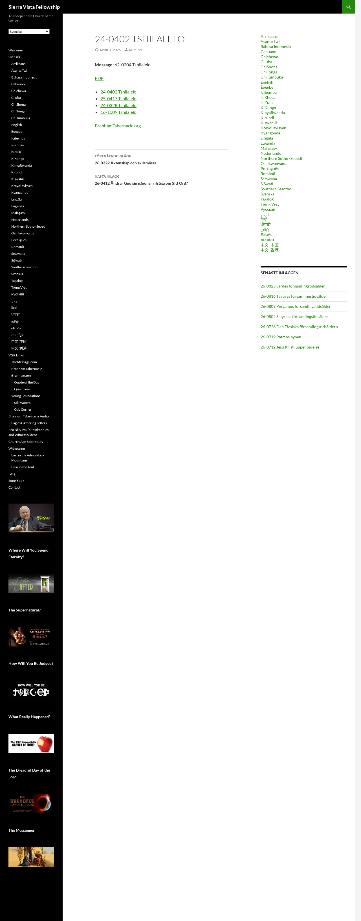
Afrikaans (269, 36)
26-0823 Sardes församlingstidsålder (293, 286)
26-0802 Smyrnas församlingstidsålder (294, 316)
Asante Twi (270, 41)
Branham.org (21, 375)
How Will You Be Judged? (30, 663)
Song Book (16, 480)
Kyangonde (270, 132)
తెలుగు (266, 234)
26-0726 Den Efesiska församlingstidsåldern (299, 326)
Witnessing (16, 448)
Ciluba (266, 61)
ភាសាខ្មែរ (267, 239)
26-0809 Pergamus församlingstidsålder (296, 306)
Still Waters (22, 402)
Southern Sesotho (276, 188)
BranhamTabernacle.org (118, 125)
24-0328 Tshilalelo (118, 105)
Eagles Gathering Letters (29, 423)
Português (270, 168)
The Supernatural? (24, 610)
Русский (268, 209)
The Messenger (21, 830)
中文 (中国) (270, 244)
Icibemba (269, 92)
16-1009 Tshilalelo (118, 112)
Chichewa (269, 56)
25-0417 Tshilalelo (118, 98)
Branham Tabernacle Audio (28, 416)
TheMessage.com (24, 362)
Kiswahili (269, 122)
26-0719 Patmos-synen (281, 336)
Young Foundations (25, 396)
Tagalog (267, 199)
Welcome (15, 50)
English (267, 82)
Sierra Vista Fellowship (34, 7)
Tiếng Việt (270, 204)
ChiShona (269, 66)
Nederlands (271, 153)
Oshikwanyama (274, 163)
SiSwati (267, 183)
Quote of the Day (26, 382)
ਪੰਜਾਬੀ (265, 224)
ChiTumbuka (272, 77)
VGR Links (16, 355)
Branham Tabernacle (26, 369)
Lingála (267, 138)
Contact (14, 487)
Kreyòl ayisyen (273, 127)
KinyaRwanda (273, 112)
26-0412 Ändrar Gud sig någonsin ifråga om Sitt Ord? (141, 180)
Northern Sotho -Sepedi (281, 158)
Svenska (267, 193)
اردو (265, 214)
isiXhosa (268, 97)
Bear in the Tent (22, 467)
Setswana (269, 178)
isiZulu (267, 102)
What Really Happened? (29, 716)
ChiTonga (269, 71)
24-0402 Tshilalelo (118, 91)
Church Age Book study (25, 441)
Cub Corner (23, 409)
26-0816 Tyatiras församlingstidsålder (294, 296)
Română (268, 173)
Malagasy (269, 148)
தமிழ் (265, 229)
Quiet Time (22, 389)
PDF (99, 78)
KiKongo (268, 107)
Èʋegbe (267, 87)
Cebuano (268, 51)
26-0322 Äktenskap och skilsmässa (125, 159)
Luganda (268, 143)
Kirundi (267, 117)
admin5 (135, 50)
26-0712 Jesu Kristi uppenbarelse (290, 347)
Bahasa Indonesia (276, 46)
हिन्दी (264, 219)
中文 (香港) (270, 249)
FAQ (11, 474)
